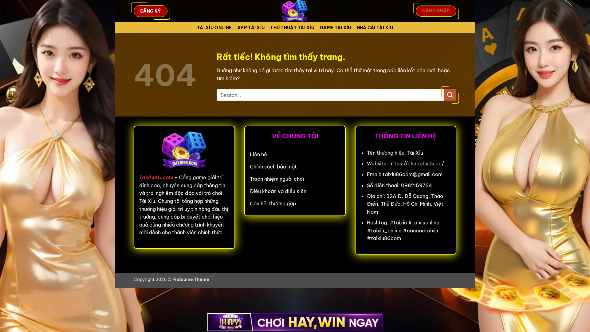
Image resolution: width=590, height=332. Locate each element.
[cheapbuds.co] (295, 11)
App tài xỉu (251, 27)
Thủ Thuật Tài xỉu (292, 27)
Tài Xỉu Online (214, 27)
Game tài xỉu (335, 27)
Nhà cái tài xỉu (375, 27)
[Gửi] (450, 95)
